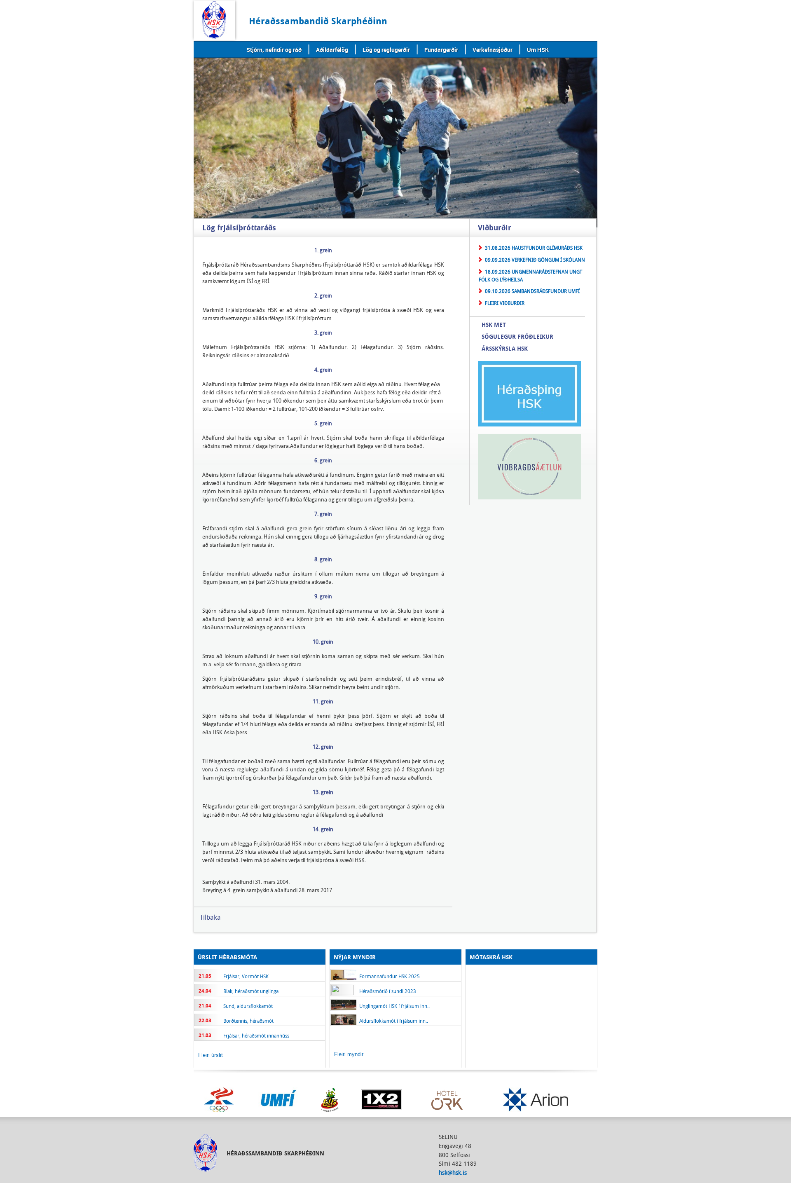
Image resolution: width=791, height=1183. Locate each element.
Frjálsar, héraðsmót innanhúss (256, 1035)
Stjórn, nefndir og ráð (274, 50)
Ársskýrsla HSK (505, 348)
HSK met (494, 324)
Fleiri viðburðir (504, 303)
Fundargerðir (441, 50)
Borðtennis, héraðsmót (248, 1020)
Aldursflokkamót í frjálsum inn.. (393, 1020)
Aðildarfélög (332, 50)
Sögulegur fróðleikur (517, 336)
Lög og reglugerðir (386, 50)
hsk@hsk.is (453, 1172)
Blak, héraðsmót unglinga (250, 991)
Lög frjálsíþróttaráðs (239, 228)
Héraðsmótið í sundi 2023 (387, 991)
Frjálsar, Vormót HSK (246, 976)
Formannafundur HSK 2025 (389, 976)
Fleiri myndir (348, 1054)
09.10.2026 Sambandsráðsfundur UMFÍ (532, 291)
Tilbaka (210, 917)
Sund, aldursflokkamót (248, 1006)
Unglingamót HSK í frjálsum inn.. (394, 1006)
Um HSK (538, 50)
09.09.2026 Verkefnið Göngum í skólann (535, 259)
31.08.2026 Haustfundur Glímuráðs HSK (534, 247)
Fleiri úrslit (210, 1055)
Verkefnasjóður (493, 50)
